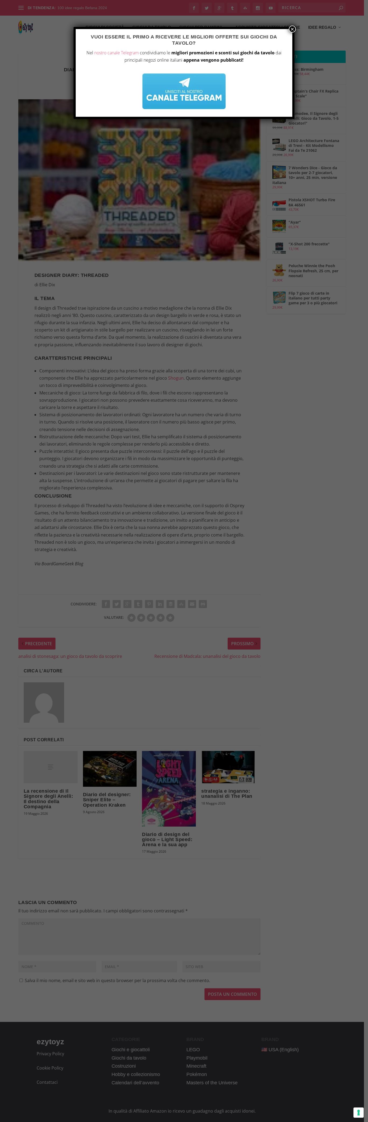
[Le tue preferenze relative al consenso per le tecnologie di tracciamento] (358, 1112)
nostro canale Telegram (116, 53)
